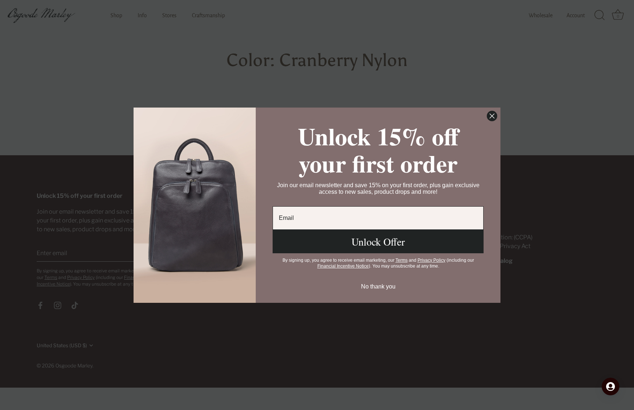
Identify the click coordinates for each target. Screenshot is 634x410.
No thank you (378, 286)
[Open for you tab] (610, 386)
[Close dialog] (492, 115)
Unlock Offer (378, 241)
